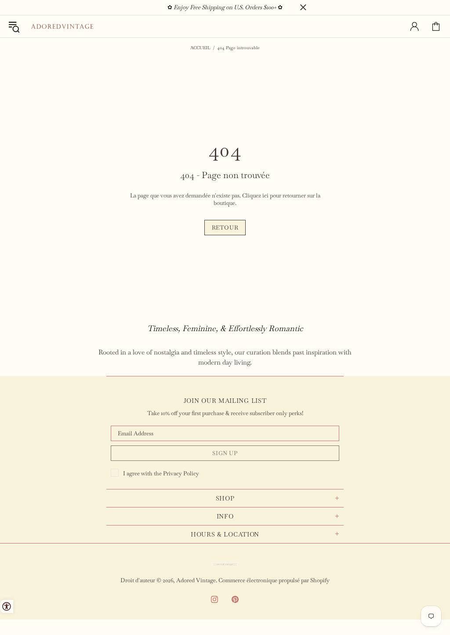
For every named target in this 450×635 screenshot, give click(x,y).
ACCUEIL (200, 48)
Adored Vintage (62, 27)
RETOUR (225, 227)
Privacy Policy (181, 473)
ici (265, 195)
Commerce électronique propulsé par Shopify (274, 580)
